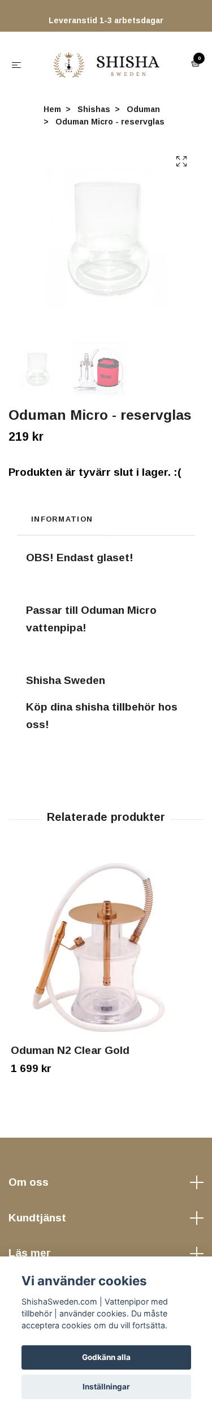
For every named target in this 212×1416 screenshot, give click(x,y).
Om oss (28, 1188)
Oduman (143, 114)
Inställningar (106, 1386)
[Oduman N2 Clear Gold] (106, 954)
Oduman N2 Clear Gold (70, 1056)
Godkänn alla (106, 1357)
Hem (52, 114)
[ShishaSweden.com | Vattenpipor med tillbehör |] (108, 67)
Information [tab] (62, 524)
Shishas (93, 114)
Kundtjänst (37, 1223)
